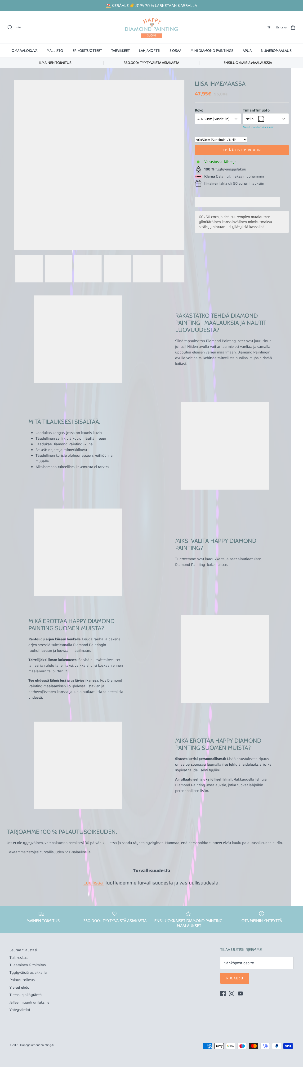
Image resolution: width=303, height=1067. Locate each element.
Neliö (249, 118)
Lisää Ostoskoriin (242, 150)
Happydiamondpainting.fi (37, 1045)
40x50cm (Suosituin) (213, 118)
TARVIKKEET (120, 51)
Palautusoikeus (22, 980)
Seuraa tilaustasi (23, 950)
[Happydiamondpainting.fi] (151, 27)
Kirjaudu (234, 978)
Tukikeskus (18, 957)
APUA (247, 51)
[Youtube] (240, 993)
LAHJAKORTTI (149, 51)
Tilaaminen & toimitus (27, 965)
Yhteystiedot (19, 1010)
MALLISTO (55, 51)
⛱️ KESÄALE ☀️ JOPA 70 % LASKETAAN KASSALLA (151, 6)
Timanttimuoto (256, 110)
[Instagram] (231, 993)
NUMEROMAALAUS (276, 51)
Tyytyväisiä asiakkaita (28, 972)
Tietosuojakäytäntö (25, 995)
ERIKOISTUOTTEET (87, 51)
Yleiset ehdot (20, 987)
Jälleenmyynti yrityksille (29, 1002)
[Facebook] (223, 993)
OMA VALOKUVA (24, 51)
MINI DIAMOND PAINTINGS (212, 51)
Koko (199, 110)
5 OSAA (175, 51)
